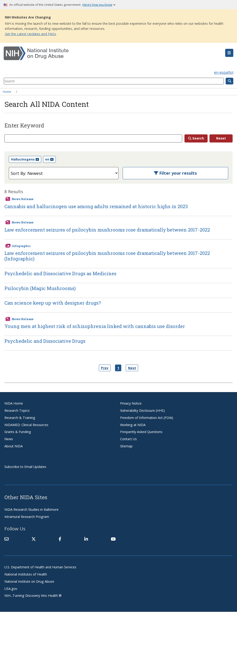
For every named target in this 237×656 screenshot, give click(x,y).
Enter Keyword (24, 125)
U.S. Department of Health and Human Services (40, 567)
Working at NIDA (133, 425)
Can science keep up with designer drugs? (52, 303)
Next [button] (132, 368)
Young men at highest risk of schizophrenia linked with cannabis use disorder (94, 326)
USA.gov (10, 588)
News (8, 439)
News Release (23, 199)
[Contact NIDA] (6, 539)
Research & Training (19, 417)
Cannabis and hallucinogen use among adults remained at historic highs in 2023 (96, 206)
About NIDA (13, 446)
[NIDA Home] (99, 53)
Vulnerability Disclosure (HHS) (142, 410)
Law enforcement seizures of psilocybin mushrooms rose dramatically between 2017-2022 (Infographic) (107, 256)
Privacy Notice (131, 403)
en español (223, 72)
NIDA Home (13, 403)
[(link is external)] (33, 539)
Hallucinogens (23, 159)
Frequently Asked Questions (141, 432)
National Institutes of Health (25, 574)
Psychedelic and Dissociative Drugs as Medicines (60, 273)
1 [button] (118, 368)
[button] (229, 53)
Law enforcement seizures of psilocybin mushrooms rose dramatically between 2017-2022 (107, 230)
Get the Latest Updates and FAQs (30, 34)
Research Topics (17, 410)
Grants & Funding (17, 432)
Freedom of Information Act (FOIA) (146, 417)
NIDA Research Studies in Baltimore (31, 509)
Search (198, 138)
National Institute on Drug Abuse (29, 581)
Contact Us (128, 439)
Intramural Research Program (26, 516)
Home (7, 92)
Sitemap (126, 446)
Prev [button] (104, 368)
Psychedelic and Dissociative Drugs (44, 341)
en (47, 159)
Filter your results (177, 173)
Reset (221, 138)
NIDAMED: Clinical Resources (26, 425)
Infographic (21, 246)
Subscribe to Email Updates (25, 466)
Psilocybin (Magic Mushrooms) (40, 288)
